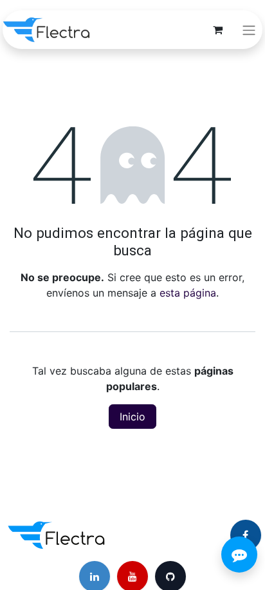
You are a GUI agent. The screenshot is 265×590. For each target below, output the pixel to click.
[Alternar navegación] (248, 29)
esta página (188, 292)
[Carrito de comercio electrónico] (217, 30)
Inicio (132, 416)
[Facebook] (245, 535)
